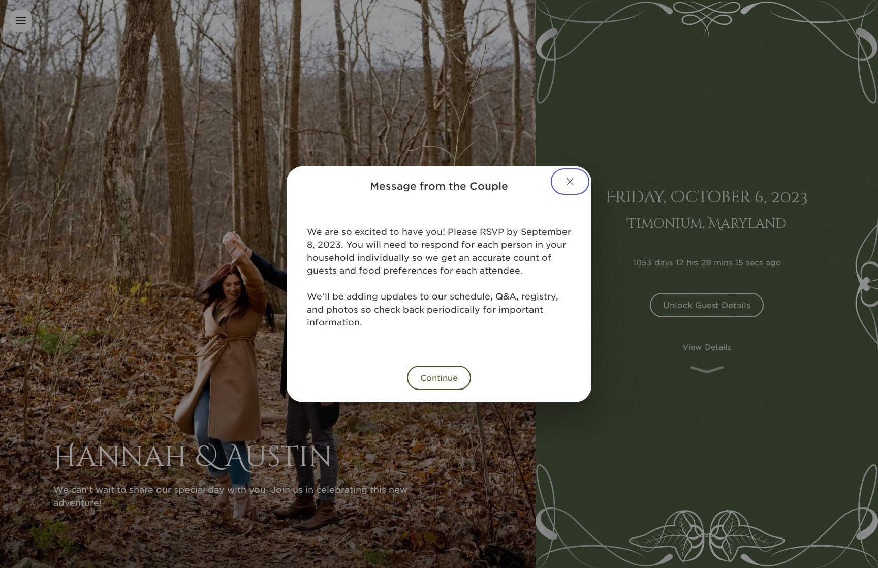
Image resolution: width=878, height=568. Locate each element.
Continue (439, 377)
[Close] (570, 181)
